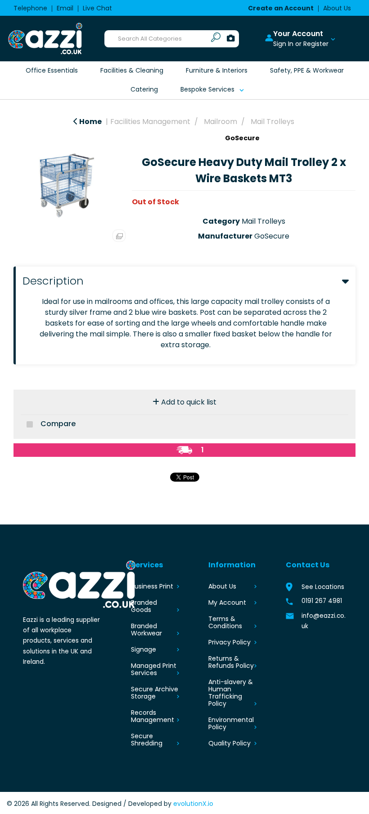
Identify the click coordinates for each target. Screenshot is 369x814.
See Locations (323, 587)
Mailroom (220, 121)
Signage (143, 649)
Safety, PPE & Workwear (307, 70)
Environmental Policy (231, 723)
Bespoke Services (207, 89)
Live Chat (97, 8)
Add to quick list (187, 402)
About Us (337, 8)
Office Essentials (52, 70)
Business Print (152, 586)
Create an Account (281, 8)
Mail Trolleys (272, 121)
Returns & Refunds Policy (231, 662)
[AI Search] (231, 38)
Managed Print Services (153, 669)
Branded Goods (144, 606)
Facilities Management (150, 121)
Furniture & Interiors (217, 70)
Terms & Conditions (225, 622)
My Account (227, 602)
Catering (144, 89)
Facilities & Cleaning (131, 70)
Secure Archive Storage (154, 693)
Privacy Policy (229, 642)
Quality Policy (229, 743)
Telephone (30, 8)
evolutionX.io (193, 803)
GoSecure (242, 138)
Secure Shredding (146, 739)
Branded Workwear (146, 629)
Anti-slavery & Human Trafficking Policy (230, 692)
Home (90, 121)
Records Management (152, 716)
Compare (57, 423)
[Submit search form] (215, 38)
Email (65, 8)
